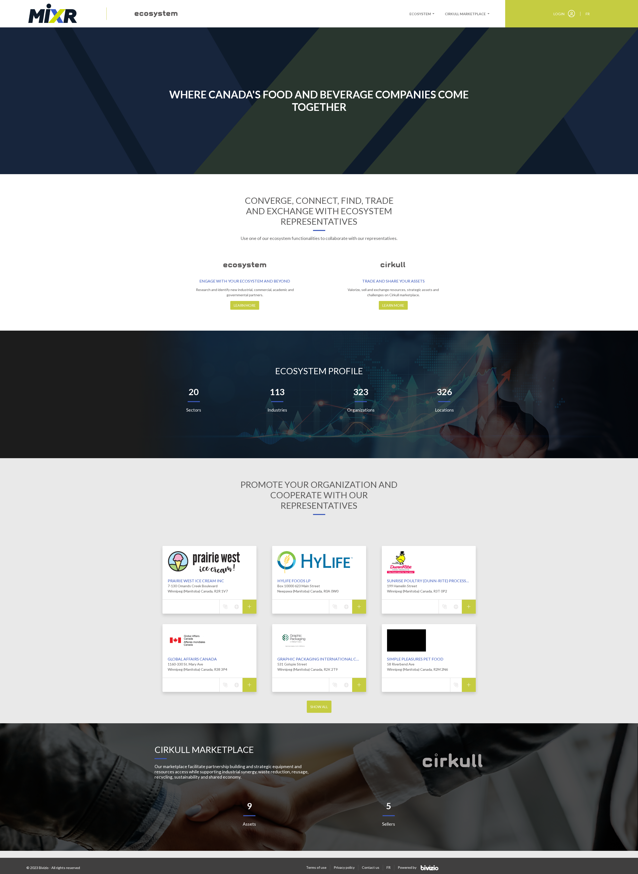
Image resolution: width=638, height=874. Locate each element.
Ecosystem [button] (420, 14)
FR (389, 867)
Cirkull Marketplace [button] (465, 14)
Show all (319, 707)
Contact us (370, 867)
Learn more (245, 305)
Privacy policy (344, 867)
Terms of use (316, 867)
